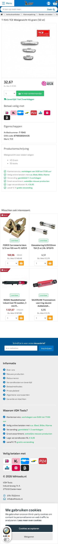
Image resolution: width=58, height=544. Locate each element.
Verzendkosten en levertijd (19, 382)
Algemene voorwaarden (18, 395)
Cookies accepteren (29, 528)
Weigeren (29, 536)
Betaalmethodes (14, 386)
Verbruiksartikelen (13, 14)
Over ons (10, 370)
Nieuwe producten (15, 374)
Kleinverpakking (29, 14)
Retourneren (12, 378)
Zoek (49, 9)
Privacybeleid (12, 390)
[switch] (6, 539)
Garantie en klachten (16, 399)
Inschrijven (46, 348)
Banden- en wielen (45, 14)
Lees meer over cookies (29, 520)
